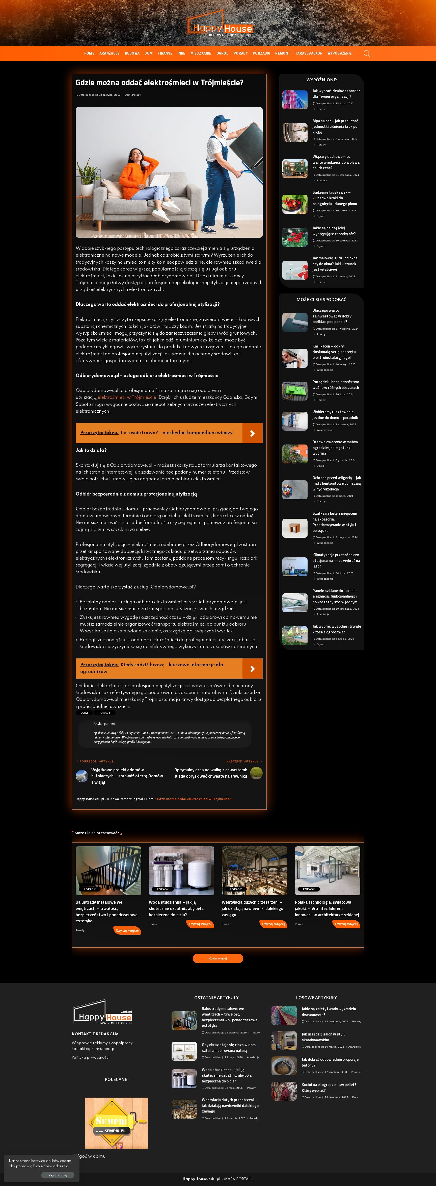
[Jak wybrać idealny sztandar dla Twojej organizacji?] (295, 99)
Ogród (320, 216)
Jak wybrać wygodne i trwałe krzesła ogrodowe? (337, 629)
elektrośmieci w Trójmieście (127, 397)
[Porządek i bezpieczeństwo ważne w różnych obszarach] (295, 391)
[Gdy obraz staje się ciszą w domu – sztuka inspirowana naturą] (184, 1051)
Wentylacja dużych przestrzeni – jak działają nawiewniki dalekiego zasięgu (252, 908)
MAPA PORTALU (239, 1179)
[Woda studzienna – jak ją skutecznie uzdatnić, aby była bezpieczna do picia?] (181, 871)
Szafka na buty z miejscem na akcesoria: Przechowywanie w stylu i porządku (335, 521)
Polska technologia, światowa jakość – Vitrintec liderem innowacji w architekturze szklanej (327, 908)
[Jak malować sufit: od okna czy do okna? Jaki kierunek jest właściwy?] (295, 270)
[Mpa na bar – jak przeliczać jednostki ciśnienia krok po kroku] (295, 132)
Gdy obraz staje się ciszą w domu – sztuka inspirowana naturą (231, 1047)
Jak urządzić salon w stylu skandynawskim (323, 1037)
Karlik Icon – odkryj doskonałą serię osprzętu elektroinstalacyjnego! (334, 351)
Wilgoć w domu (89, 1156)
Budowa (322, 180)
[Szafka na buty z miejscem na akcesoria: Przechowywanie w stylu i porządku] (295, 528)
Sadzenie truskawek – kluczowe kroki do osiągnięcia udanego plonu (335, 198)
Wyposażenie (325, 370)
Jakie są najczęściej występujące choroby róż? (334, 231)
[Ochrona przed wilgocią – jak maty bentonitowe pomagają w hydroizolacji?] (295, 489)
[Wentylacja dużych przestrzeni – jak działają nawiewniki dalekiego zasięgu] (254, 871)
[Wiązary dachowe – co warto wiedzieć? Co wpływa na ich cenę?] (295, 168)
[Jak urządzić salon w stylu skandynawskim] (284, 1040)
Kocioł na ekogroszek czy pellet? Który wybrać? (329, 1087)
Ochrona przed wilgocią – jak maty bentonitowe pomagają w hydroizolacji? (337, 483)
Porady (136, 95)
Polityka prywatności (91, 1058)
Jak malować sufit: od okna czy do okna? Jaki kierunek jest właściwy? (335, 263)
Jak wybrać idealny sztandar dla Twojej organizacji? (336, 94)
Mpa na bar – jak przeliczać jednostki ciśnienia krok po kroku (335, 126)
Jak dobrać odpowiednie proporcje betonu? (330, 1062)
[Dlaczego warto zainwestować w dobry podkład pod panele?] (295, 322)
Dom (127, 95)
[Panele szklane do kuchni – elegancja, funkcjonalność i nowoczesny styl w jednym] (295, 602)
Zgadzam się (58, 1175)
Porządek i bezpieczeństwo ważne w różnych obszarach (336, 384)
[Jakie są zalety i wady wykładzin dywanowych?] (284, 1015)
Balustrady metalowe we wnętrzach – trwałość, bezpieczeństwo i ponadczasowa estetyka (107, 911)
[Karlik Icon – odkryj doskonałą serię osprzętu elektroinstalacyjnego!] (295, 358)
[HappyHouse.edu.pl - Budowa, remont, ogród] (218, 23)
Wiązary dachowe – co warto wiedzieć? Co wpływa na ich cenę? (336, 162)
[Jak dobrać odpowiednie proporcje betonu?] (284, 1065)
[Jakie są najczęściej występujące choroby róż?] (295, 237)
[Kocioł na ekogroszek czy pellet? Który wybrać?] (284, 1091)
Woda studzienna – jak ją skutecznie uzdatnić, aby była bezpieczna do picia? (176, 908)
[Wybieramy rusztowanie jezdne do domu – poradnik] (295, 421)
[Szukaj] (367, 53)
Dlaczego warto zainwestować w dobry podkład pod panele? (332, 316)
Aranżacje (323, 614)
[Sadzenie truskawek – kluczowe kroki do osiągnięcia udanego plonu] (295, 204)
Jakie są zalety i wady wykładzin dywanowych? (329, 1012)
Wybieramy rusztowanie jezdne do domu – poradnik (335, 415)
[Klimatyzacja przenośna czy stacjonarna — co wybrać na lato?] (295, 566)
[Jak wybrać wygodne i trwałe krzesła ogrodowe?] (295, 635)
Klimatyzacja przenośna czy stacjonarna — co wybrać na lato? (336, 560)
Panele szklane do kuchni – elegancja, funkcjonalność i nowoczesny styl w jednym (335, 596)
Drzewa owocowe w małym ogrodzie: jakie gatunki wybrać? (335, 447)
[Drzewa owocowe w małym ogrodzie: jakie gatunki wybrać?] (295, 453)
